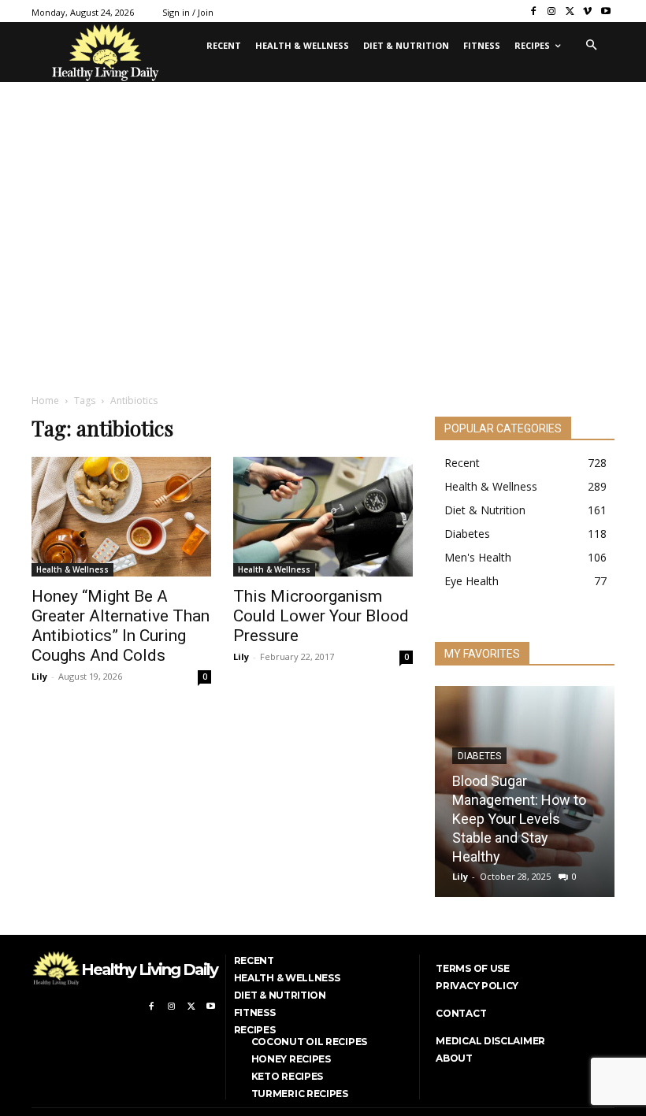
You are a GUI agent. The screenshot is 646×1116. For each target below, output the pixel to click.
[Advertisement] (323, 262)
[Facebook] (534, 11)
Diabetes (479, 756)
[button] (590, 45)
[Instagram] (552, 11)
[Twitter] (570, 11)
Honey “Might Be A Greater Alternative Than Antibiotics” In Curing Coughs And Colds (121, 626)
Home (45, 400)
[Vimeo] (587, 11)
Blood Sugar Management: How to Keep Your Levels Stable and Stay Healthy (519, 819)
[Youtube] (605, 11)
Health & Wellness (72, 569)
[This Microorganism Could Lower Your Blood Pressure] (323, 517)
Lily (39, 676)
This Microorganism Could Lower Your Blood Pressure (321, 616)
